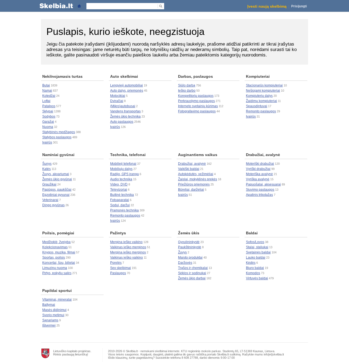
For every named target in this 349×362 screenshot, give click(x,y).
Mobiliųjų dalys (121, 169)
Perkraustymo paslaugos (196, 101)
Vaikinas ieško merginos (128, 247)
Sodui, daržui (120, 205)
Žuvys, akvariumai (55, 174)
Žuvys (182, 252)
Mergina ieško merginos (128, 252)
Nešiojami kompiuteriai (263, 90)
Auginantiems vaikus (197, 154)
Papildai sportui (57, 290)
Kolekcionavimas (55, 247)
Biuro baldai (255, 268)
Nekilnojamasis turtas (62, 76)
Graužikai (49, 184)
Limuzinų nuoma (54, 268)
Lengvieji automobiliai (126, 85)
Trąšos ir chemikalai (193, 268)
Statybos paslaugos (56, 137)
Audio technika (121, 179)
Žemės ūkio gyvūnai (57, 179)
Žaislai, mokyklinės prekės (197, 179)
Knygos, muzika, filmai (58, 252)
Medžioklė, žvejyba (56, 242)
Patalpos (48, 106)
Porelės (116, 263)
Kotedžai (48, 96)
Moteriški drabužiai (260, 164)
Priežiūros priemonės (194, 184)
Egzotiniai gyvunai (56, 195)
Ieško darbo (186, 90)
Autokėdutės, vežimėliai (195, 174)
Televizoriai (118, 190)
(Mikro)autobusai (122, 106)
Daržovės (185, 263)
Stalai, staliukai (257, 247)
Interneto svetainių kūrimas (198, 106)
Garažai (48, 122)
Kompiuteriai (258, 76)
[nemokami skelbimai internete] (55, 5)
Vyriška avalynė (257, 179)
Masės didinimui (54, 310)
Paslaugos (118, 273)
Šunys (47, 164)
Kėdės (250, 263)
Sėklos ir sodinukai (192, 273)
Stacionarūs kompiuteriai (264, 85)
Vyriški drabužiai (258, 169)
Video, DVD (119, 184)
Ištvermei (49, 325)
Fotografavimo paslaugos (197, 111)
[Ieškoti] (161, 6)
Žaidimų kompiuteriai (261, 101)
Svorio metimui (53, 315)
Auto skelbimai (124, 76)
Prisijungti (299, 6)
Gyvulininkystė (189, 242)
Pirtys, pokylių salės (56, 273)
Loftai (46, 101)
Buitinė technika (122, 195)
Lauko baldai (255, 257)
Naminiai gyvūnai (58, 154)
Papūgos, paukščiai (56, 190)
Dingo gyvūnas (53, 205)
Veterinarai (50, 200)
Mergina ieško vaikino (126, 242)
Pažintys (118, 233)
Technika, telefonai (128, 154)
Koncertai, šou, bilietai (58, 263)
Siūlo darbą (186, 85)
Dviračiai (116, 101)
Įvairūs (47, 142)
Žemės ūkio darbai (192, 278)
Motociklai (117, 96)
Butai (46, 85)
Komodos (253, 273)
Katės (46, 169)
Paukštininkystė (189, 247)
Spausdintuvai (256, 106)
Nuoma (47, 127)
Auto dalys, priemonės (126, 90)
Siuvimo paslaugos (260, 190)
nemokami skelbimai (153, 351)
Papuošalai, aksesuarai (263, 184)
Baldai (252, 233)
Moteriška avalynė (259, 174)
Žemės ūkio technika (125, 116)
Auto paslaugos (121, 122)
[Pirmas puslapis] (79, 5)
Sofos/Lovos (255, 242)
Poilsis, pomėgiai (58, 233)
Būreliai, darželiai (191, 190)
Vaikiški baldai (188, 169)
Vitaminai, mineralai (57, 299)
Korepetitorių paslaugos (195, 96)
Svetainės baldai (258, 252)
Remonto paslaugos (261, 111)
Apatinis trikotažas (259, 195)
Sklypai (47, 111)
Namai (47, 90)
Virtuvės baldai (257, 278)
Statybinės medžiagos (58, 132)
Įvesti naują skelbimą (267, 6)
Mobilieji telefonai (123, 164)
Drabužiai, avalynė (192, 164)
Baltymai (48, 305)
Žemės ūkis (188, 233)
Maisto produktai (190, 257)
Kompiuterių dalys (259, 96)
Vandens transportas (125, 111)
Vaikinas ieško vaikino (126, 257)
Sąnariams (50, 320)
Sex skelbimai (120, 268)
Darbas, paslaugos (195, 76)
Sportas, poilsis (53, 257)
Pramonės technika (124, 210)
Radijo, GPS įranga (124, 174)
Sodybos (48, 116)
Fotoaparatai (119, 200)
